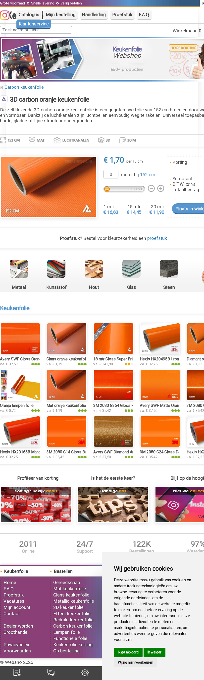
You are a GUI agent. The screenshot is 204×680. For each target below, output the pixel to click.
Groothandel (15, 632)
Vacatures (13, 601)
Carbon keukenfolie (24, 87)
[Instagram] (7, 18)
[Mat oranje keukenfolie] (67, 399)
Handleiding (94, 14)
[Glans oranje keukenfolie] (67, 353)
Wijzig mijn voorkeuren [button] (135, 662)
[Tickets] (50, 675)
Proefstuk (122, 14)
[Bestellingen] (17, 675)
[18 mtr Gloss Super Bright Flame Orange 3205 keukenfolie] (113, 353)
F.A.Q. (144, 14)
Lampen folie (66, 632)
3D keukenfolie (68, 607)
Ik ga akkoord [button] (128, 652)
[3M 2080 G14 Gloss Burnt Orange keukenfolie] (67, 446)
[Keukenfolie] (3, 99)
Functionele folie (70, 638)
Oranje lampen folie (17, 405)
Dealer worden (18, 626)
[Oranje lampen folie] (20, 399)
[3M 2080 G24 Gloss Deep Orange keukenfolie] (160, 446)
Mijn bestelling (60, 14)
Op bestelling (66, 651)
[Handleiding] (113, 521)
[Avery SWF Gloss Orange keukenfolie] (20, 353)
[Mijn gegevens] (85, 675)
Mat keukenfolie (69, 589)
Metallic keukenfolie (73, 601)
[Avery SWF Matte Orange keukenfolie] (160, 399)
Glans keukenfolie (71, 595)
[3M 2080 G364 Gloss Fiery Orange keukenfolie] (113, 399)
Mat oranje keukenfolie (66, 405)
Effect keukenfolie (72, 613)
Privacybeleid (16, 644)
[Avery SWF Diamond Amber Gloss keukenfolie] (113, 446)
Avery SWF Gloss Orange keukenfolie (32, 359)
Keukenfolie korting (73, 644)
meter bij (138, 174)
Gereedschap (66, 582)
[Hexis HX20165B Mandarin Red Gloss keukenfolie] (20, 446)
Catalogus (29, 14)
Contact (11, 613)
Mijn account (16, 607)
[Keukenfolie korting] (36, 521)
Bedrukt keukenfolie (73, 620)
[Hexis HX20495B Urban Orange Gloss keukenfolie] (160, 353)
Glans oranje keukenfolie (68, 359)
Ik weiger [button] (154, 652)
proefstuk (157, 238)
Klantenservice (34, 24)
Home (9, 582)
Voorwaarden (17, 651)
